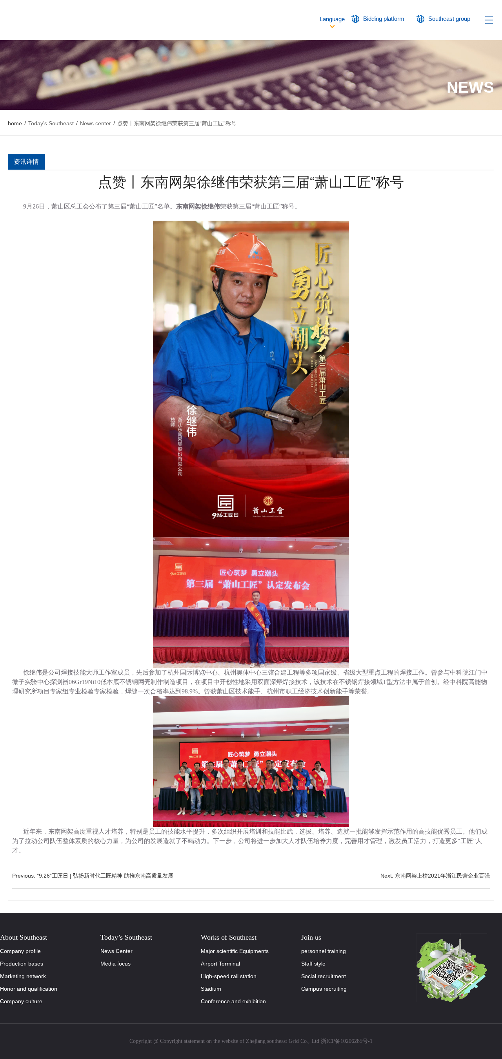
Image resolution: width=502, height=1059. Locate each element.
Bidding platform (383, 18)
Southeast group (449, 18)
